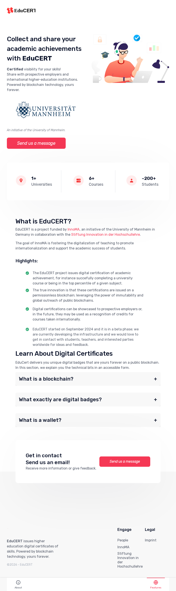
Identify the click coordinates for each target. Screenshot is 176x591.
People (122, 540)
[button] (88, 379)
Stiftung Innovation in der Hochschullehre (105, 234)
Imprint (150, 540)
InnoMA (74, 229)
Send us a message (36, 143)
